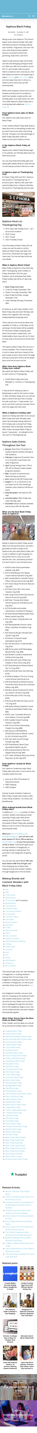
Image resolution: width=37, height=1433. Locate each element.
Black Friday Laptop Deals (15, 1145)
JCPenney (10, 77)
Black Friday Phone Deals (15, 1151)
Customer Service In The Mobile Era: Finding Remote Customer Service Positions (19, 1205)
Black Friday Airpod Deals (15, 1137)
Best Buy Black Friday (13, 1042)
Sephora (16, 812)
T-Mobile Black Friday (13, 1113)
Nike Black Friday (11, 1088)
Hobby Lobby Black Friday (15, 1058)
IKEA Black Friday (11, 1066)
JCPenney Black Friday (13, 1069)
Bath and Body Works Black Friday (18, 1039)
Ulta (7, 889)
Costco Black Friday (12, 1047)
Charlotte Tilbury (12, 917)
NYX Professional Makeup (15, 941)
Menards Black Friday (13, 1083)
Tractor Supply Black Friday (15, 1110)
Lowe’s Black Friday (12, 1074)
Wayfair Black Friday (13, 1132)
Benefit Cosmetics (12, 938)
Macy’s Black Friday (12, 1080)
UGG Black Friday (11, 1118)
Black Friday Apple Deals (14, 1140)
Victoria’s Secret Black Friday (16, 1126)
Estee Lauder (10, 947)
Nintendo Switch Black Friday (16, 1159)
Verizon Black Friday (13, 1124)
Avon (7, 952)
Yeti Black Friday (11, 1134)
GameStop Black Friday (14, 1053)
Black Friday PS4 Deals (14, 1153)
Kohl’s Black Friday (12, 1072)
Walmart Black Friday (13, 1129)
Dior (7, 955)
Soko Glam (9, 919)
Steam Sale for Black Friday (15, 1104)
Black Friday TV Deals (13, 1156)
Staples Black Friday (13, 1102)
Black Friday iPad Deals (14, 1143)
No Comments (18, 35)
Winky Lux (9, 963)
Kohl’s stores (23, 77)
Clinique (8, 944)
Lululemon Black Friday (14, 1077)
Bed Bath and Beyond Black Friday (18, 1036)
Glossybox (9, 925)
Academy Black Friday (13, 1031)
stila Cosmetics (11, 936)
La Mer (8, 927)
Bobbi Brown (10, 898)
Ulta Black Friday (11, 1115)
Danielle (12, 32)
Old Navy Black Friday (13, 1091)
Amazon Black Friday (13, 1034)
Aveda (7, 957)
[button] (33, 16)
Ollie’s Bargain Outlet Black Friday (18, 1094)
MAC (7, 892)
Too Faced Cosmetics (13, 911)
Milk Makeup (10, 960)
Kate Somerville (11, 930)
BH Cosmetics (10, 966)
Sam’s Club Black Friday (14, 1096)
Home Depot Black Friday (15, 1061)
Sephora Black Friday (13, 1099)
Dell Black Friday (11, 1050)
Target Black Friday (12, 1107)
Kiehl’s (7, 933)
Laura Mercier (10, 906)
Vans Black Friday (12, 1121)
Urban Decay (10, 895)
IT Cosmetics (10, 914)
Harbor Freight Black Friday (16, 1055)
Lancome (8, 949)
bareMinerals (10, 903)
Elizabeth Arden (11, 908)
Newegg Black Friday (13, 1085)
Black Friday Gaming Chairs (15, 1148)
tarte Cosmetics (11, 922)
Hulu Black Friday (12, 1064)
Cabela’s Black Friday (13, 1045)
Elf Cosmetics (10, 900)
